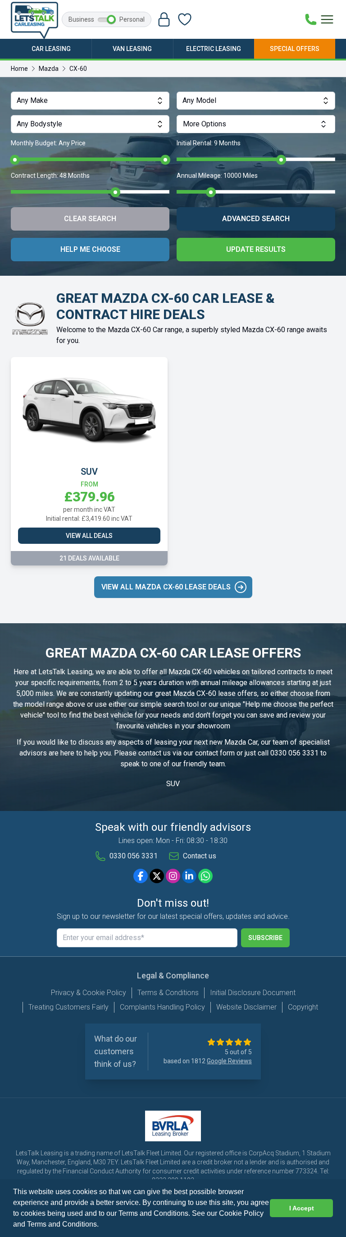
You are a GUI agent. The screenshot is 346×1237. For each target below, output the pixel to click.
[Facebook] (140, 876)
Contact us (199, 856)
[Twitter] (157, 876)
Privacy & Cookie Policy (88, 992)
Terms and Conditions (62, 1224)
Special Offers (294, 48)
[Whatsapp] (205, 876)
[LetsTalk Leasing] (34, 20)
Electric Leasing (213, 48)
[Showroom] (185, 19)
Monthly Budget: (48, 143)
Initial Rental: (209, 143)
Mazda (49, 68)
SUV (173, 783)
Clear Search (90, 218)
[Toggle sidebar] (327, 19)
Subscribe (265, 937)
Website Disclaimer (246, 1007)
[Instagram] (173, 876)
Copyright (303, 1007)
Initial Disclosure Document (253, 992)
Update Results (256, 249)
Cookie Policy (241, 1213)
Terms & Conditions (168, 992)
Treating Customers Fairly (68, 1007)
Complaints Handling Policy (162, 1007)
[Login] (164, 19)
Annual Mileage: (217, 175)
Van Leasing (132, 48)
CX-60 (78, 68)
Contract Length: (50, 175)
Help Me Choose (90, 249)
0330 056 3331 (294, 753)
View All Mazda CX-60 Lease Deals (166, 587)
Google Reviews (229, 1061)
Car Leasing (51, 48)
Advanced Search (256, 218)
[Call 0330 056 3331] (311, 19)
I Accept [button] (301, 1208)
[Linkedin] (189, 876)
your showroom (206, 726)
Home (19, 68)
